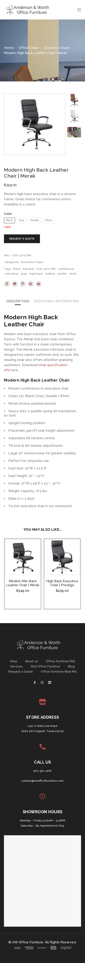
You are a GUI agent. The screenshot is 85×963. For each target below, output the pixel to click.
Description (18, 301)
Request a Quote (20, 671)
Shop (13, 661)
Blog (71, 666)
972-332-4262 (42, 770)
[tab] (18, 301)
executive (12, 273)
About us (31, 661)
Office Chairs (29, 48)
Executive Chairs (57, 48)
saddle (62, 273)
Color (8, 213)
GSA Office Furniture (45, 666)
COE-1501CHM (46, 268)
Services (16, 666)
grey (24, 273)
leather (50, 273)
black (17, 268)
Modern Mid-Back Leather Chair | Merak (23, 583)
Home (9, 48)
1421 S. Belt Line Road (42, 725)
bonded (28, 268)
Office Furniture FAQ (60, 661)
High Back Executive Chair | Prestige (62, 583)
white (73, 273)
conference (66, 268)
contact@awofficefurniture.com (42, 780)
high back (36, 273)
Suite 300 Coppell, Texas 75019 (43, 731)
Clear (7, 227)
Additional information (56, 301)
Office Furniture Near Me (58, 671)
